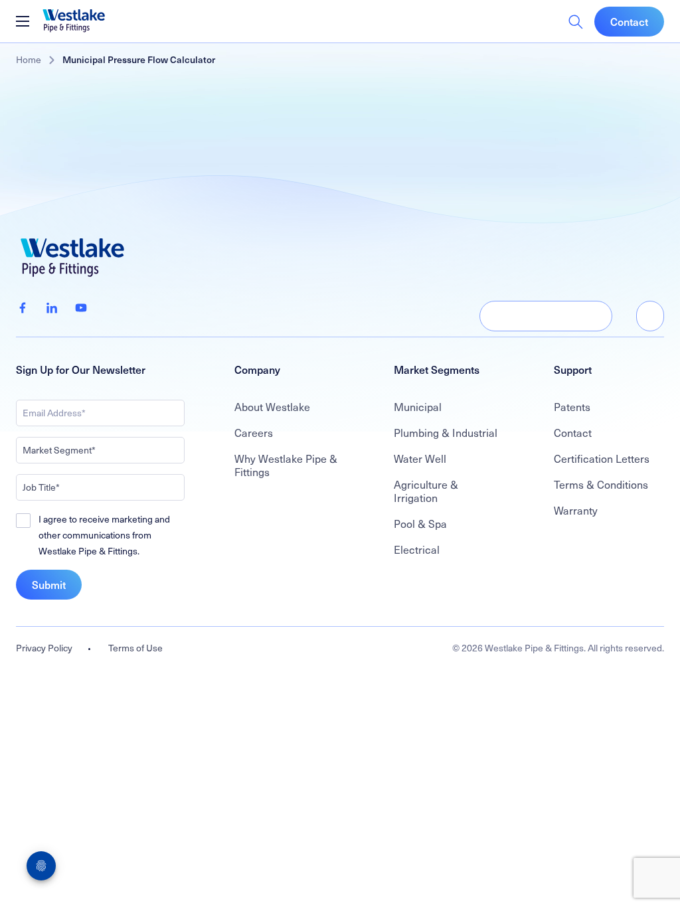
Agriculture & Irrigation (426, 490)
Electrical (417, 549)
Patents (572, 406)
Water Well (420, 458)
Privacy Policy (44, 648)
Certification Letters (601, 458)
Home (28, 59)
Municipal (418, 406)
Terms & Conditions (601, 484)
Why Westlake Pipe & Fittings (285, 464)
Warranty (576, 510)
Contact (629, 21)
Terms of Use (135, 648)
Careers (253, 432)
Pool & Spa (420, 523)
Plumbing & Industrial (445, 432)
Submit (49, 584)
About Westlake (272, 406)
